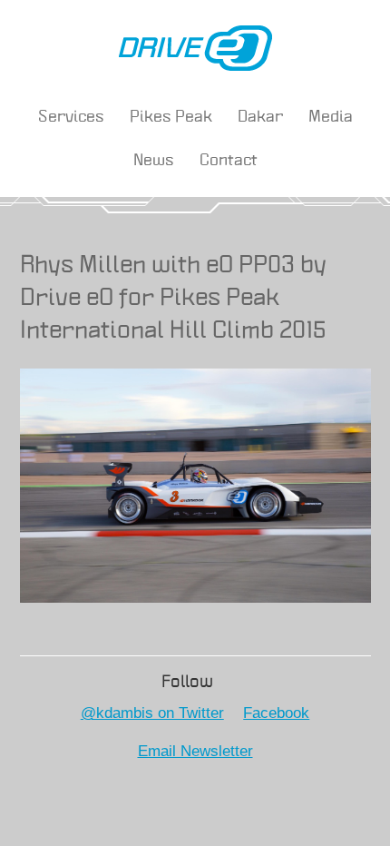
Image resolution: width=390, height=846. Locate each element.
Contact (229, 160)
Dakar (260, 117)
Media (330, 117)
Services (71, 117)
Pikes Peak (171, 117)
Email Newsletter (195, 751)
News (153, 160)
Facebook (276, 712)
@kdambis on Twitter (152, 712)
